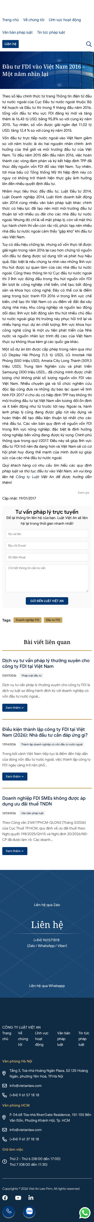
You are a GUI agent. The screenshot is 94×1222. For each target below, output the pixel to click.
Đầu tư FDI (53, 620)
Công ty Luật (27, 477)
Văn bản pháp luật (17, 32)
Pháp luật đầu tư (32, 675)
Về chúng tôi (33, 20)
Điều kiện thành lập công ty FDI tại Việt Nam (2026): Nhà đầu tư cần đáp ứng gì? (45, 732)
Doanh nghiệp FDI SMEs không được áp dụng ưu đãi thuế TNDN (44, 801)
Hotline (8, 1212)
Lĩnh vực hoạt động (65, 20)
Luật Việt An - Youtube (18, 1198)
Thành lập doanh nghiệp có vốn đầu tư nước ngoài (52, 744)
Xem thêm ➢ (15, 708)
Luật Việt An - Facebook (5, 1198)
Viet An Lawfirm (67, 44)
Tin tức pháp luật (51, 32)
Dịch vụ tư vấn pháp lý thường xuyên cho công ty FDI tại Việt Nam (46, 663)
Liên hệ (10, 44)
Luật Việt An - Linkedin (31, 1198)
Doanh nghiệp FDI (27, 620)
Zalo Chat (29, 1212)
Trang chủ (10, 20)
